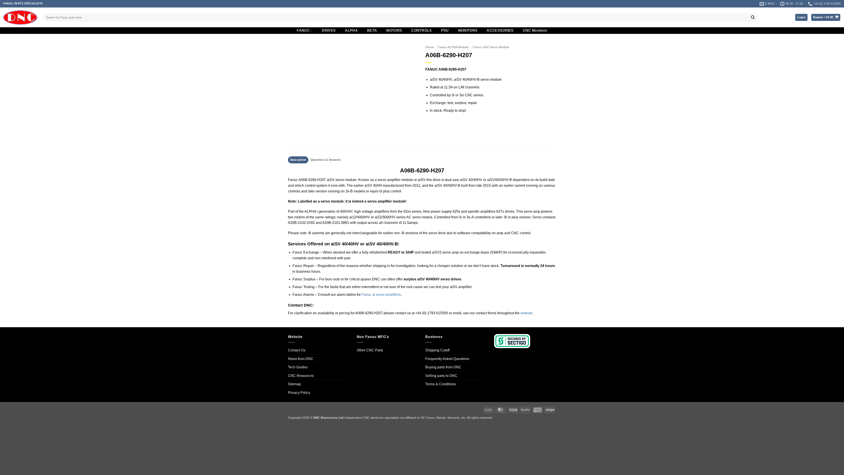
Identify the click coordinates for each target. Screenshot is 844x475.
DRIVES (329, 30)
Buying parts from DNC (443, 367)
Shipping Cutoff (437, 350)
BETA (372, 30)
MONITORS (468, 30)
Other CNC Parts (370, 350)
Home (429, 47)
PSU (445, 30)
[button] (801, 17)
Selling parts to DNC (441, 376)
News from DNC (300, 359)
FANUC (303, 30)
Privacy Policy (299, 393)
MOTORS (394, 30)
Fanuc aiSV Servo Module (491, 47)
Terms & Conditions (440, 384)
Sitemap (294, 384)
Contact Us (296, 350)
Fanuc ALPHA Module (453, 47)
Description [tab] (298, 159)
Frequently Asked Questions (447, 359)
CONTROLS (421, 30)
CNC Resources (301, 376)
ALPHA (351, 30)
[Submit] (753, 17)
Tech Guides (297, 367)
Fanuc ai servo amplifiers (381, 294)
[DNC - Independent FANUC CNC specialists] (20, 17)
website (526, 313)
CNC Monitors (535, 30)
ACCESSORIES (500, 30)
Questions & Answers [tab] (326, 159)
